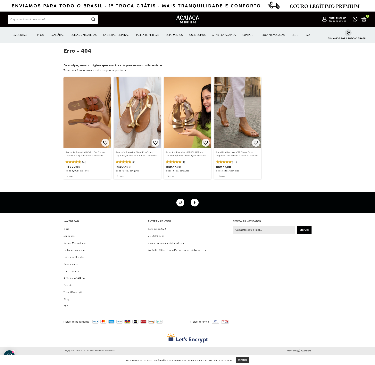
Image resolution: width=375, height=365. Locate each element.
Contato (248, 35)
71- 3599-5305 (156, 236)
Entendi (242, 360)
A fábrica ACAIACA (224, 35)
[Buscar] (93, 19)
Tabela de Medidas (147, 35)
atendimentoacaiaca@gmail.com (166, 243)
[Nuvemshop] (299, 351)
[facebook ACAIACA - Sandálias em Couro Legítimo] (195, 202)
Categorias (19, 35)
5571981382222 (157, 228)
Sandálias (57, 35)
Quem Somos (197, 35)
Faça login (340, 17)
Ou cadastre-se (337, 20)
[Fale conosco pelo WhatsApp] (355, 20)
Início (40, 35)
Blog (295, 35)
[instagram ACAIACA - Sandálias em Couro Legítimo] (180, 202)
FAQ (307, 35)
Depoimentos (174, 35)
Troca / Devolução (272, 35)
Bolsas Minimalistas (83, 35)
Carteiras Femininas (116, 35)
